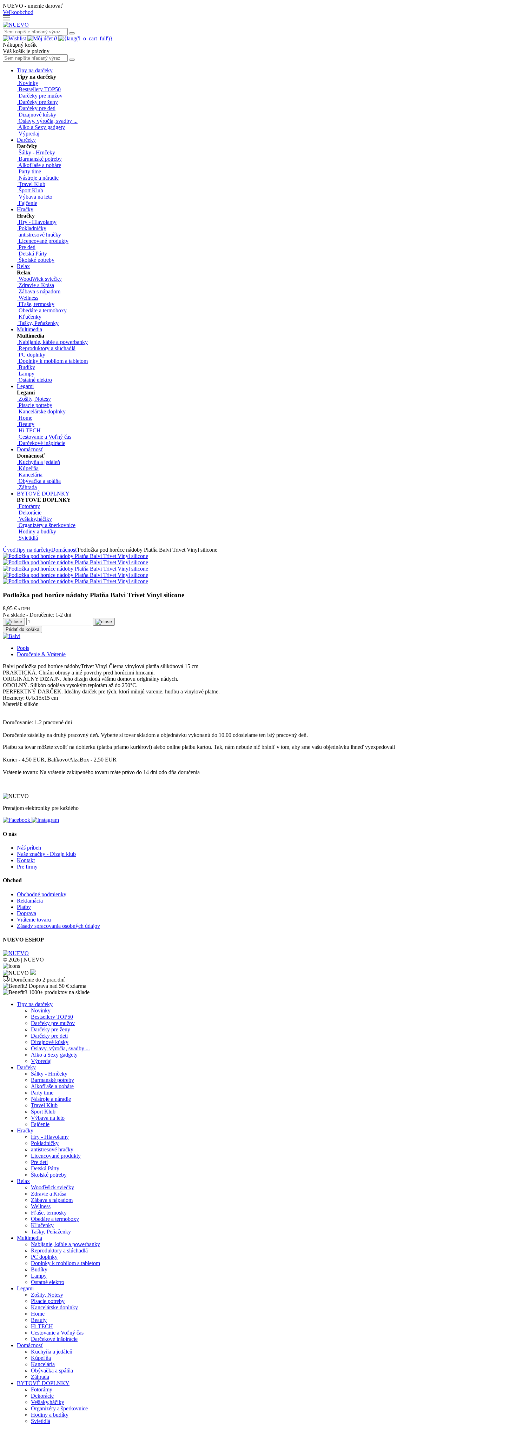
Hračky (25, 209)
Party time (42, 1093)
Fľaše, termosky (49, 1213)
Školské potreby (49, 1175)
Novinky (41, 1010)
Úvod (9, 550)
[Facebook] (17, 820)
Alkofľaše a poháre (52, 1086)
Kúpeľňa (41, 1358)
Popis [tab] (23, 648)
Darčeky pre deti (49, 1036)
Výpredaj (41, 1061)
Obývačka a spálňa (52, 1371)
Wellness (41, 1206)
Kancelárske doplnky (54, 1307)
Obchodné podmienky (41, 894)
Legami (25, 386)
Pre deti (39, 1162)
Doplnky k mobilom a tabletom (65, 1263)
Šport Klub (43, 1112)
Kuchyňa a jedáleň (51, 1352)
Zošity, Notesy (47, 1295)
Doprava (26, 913)
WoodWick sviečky (52, 1187)
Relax (23, 266)
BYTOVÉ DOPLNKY (43, 494)
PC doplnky (44, 1257)
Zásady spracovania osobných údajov (58, 926)
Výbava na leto (48, 1118)
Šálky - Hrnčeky (49, 1074)
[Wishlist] (15, 38)
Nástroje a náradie (51, 1099)
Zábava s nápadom (52, 1200)
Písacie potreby (48, 1301)
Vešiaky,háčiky (47, 1402)
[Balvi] (11, 636)
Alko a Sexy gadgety (54, 1055)
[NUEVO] (16, 25)
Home (38, 1314)
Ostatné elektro (47, 1282)
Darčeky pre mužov (53, 1023)
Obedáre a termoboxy (55, 1219)
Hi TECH (42, 1326)
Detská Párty (45, 1168)
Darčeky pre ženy (50, 1029)
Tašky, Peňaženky (51, 1232)
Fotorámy (41, 1389)
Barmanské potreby (52, 1080)
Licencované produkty (56, 1156)
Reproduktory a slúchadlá (59, 1250)
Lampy (39, 1276)
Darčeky (26, 140)
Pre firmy (27, 867)
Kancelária (43, 1364)
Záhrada (40, 1377)
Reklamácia (30, 901)
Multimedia (29, 329)
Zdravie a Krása (48, 1194)
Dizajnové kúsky (49, 1042)
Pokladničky (45, 1143)
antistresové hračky (52, 1149)
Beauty (39, 1320)
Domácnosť (30, 449)
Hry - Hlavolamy (50, 1137)
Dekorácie (42, 1396)
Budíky (39, 1269)
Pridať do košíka (22, 629)
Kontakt (26, 860)
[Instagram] (45, 820)
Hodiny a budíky (49, 1415)
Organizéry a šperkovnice (59, 1408)
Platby (24, 907)
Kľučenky (42, 1225)
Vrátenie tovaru (34, 920)
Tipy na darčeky (35, 70)
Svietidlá (40, 1421)
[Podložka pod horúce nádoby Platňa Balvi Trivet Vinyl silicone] (75, 556)
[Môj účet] (40, 38)
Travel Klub (44, 1105)
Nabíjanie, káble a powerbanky (65, 1244)
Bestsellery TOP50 (52, 1017)
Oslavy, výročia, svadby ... (60, 1048)
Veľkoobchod (18, 12)
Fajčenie (40, 1124)
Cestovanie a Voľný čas (57, 1333)
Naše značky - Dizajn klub (46, 854)
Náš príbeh (29, 848)
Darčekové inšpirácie (54, 1339)
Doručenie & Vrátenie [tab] (41, 654)
